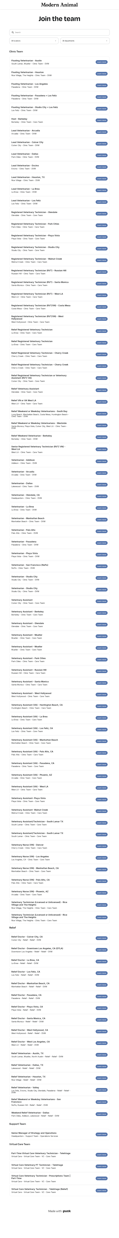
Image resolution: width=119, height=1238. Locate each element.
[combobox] (34, 41)
